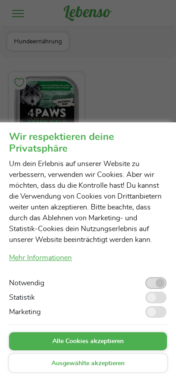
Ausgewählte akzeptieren (88, 363)
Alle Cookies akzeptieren (88, 341)
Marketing (25, 312)
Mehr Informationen (40, 257)
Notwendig (26, 283)
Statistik (22, 297)
